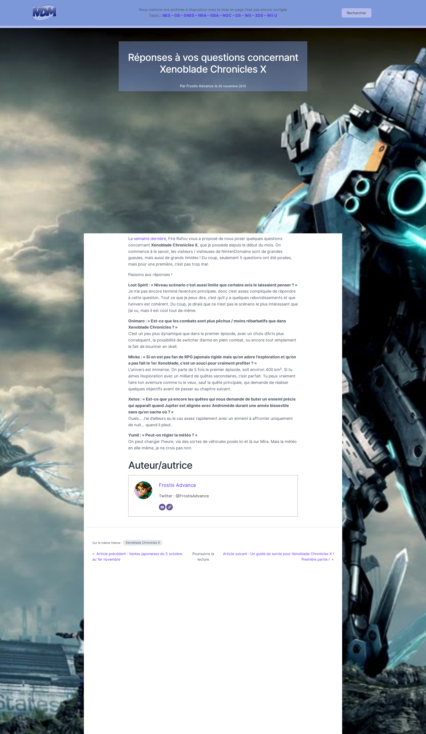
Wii (248, 15)
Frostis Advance (177, 485)
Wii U (272, 15)
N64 (202, 15)
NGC (227, 15)
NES (166, 15)
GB (177, 15)
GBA (214, 15)
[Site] (169, 507)
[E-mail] (162, 507)
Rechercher (356, 13)
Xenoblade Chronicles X (143, 542)
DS (238, 15)
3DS (259, 15)
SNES (189, 15)
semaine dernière (150, 238)
